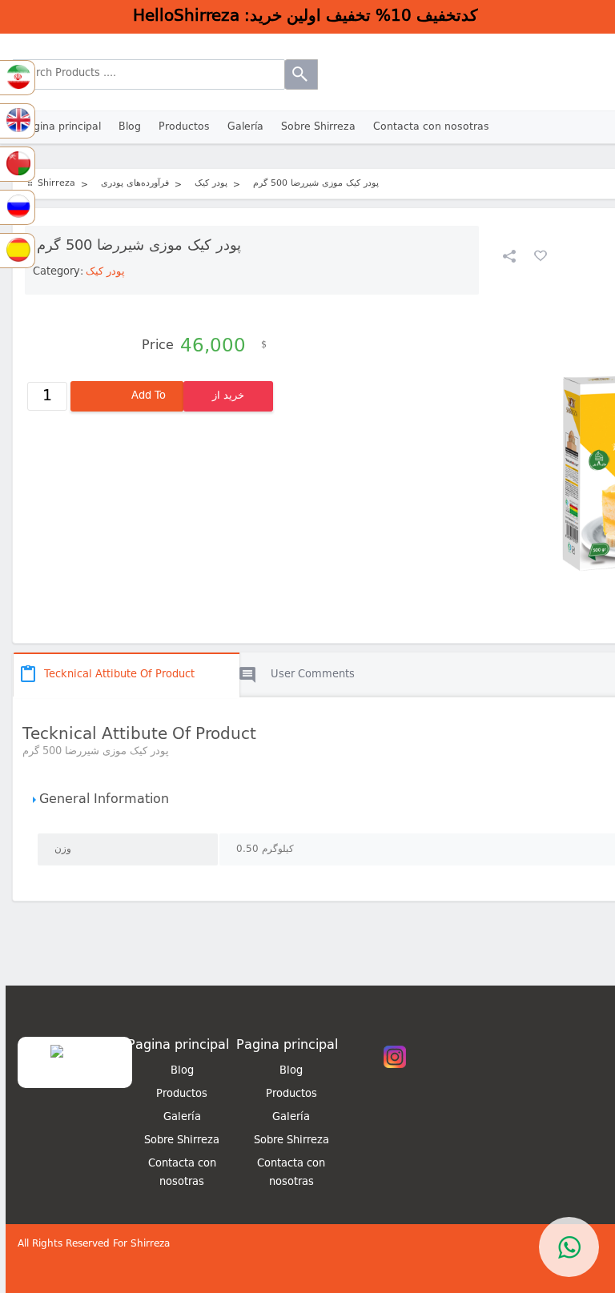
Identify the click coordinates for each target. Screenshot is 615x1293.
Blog (130, 127)
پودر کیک (105, 272)
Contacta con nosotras (431, 127)
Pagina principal (61, 127)
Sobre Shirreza (318, 127)
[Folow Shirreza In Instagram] (395, 1066)
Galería (245, 127)
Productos (184, 127)
